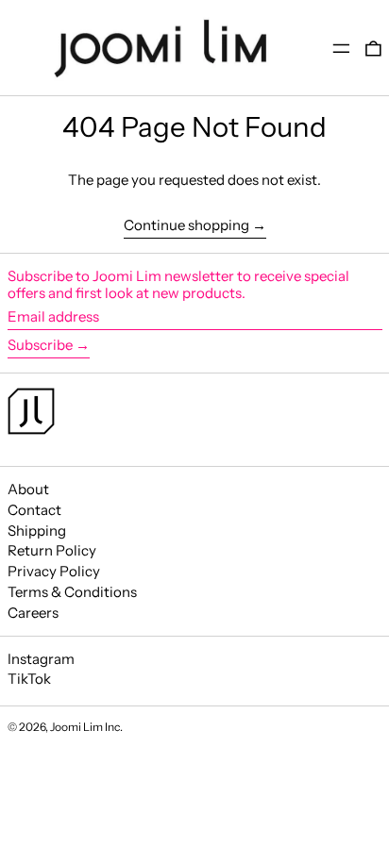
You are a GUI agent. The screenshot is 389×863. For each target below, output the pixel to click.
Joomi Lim (76, 727)
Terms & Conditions (72, 592)
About (28, 489)
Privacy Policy (54, 571)
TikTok (29, 679)
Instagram (41, 659)
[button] (373, 47)
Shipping (37, 530)
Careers (33, 613)
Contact (34, 510)
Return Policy (52, 550)
